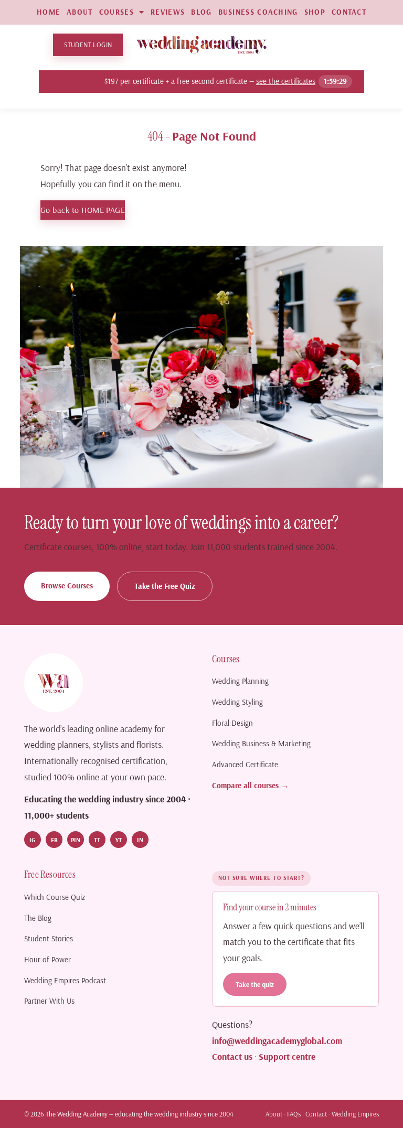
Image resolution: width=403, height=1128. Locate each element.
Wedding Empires (355, 1114)
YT (118, 840)
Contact (316, 1114)
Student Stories (48, 938)
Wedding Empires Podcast (65, 980)
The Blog (37, 918)
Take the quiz (255, 984)
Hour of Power (47, 959)
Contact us (232, 1056)
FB (54, 840)
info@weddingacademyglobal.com (277, 1040)
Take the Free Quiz (164, 586)
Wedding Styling (237, 702)
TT (97, 840)
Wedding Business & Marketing (261, 743)
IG (32, 840)
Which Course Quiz (54, 897)
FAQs (294, 1114)
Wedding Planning (240, 681)
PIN (75, 840)
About (274, 1114)
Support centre (287, 1056)
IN (140, 840)
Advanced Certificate (245, 764)
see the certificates (285, 81)
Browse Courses (67, 585)
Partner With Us (49, 1001)
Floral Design (232, 723)
